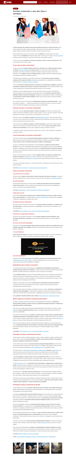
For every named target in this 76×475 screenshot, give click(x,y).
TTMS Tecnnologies (41, 436)
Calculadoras (52, 2)
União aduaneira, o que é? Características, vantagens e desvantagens (33, 190)
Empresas (46, 2)
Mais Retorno (28, 436)
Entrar (70, 2)
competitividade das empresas (42, 117)
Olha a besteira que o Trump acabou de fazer (49, 295)
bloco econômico (59, 55)
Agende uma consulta (62, 2)
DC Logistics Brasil (51, 436)
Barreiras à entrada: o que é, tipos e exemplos (28, 433)
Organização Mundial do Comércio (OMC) (22, 260)
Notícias (40, 2)
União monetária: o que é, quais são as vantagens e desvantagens (34, 211)
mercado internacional (57, 178)
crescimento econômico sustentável (30, 82)
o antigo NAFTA (54, 350)
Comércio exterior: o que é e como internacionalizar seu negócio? (34, 331)
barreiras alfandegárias (24, 70)
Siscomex (34, 436)
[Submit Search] (24, 2)
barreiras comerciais (45, 422)
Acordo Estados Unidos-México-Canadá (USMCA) (35, 350)
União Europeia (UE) (18, 363)
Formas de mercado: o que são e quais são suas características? (32, 167)
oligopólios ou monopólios (32, 158)
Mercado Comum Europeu (42, 197)
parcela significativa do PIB (37, 347)
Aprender (15, 8)
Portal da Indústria (21, 436)
